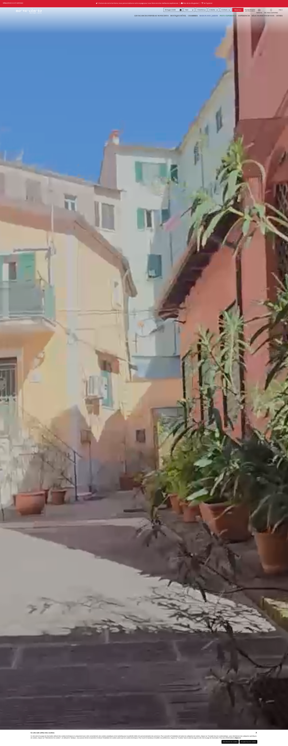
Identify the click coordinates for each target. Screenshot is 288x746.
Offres (279, 16)
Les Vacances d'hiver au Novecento (151, 16)
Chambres (193, 16)
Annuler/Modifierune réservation (250, 10)
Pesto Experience (228, 16)
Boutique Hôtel (178, 16)
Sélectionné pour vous (263, 16)
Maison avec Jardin (208, 16)
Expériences (244, 16)
